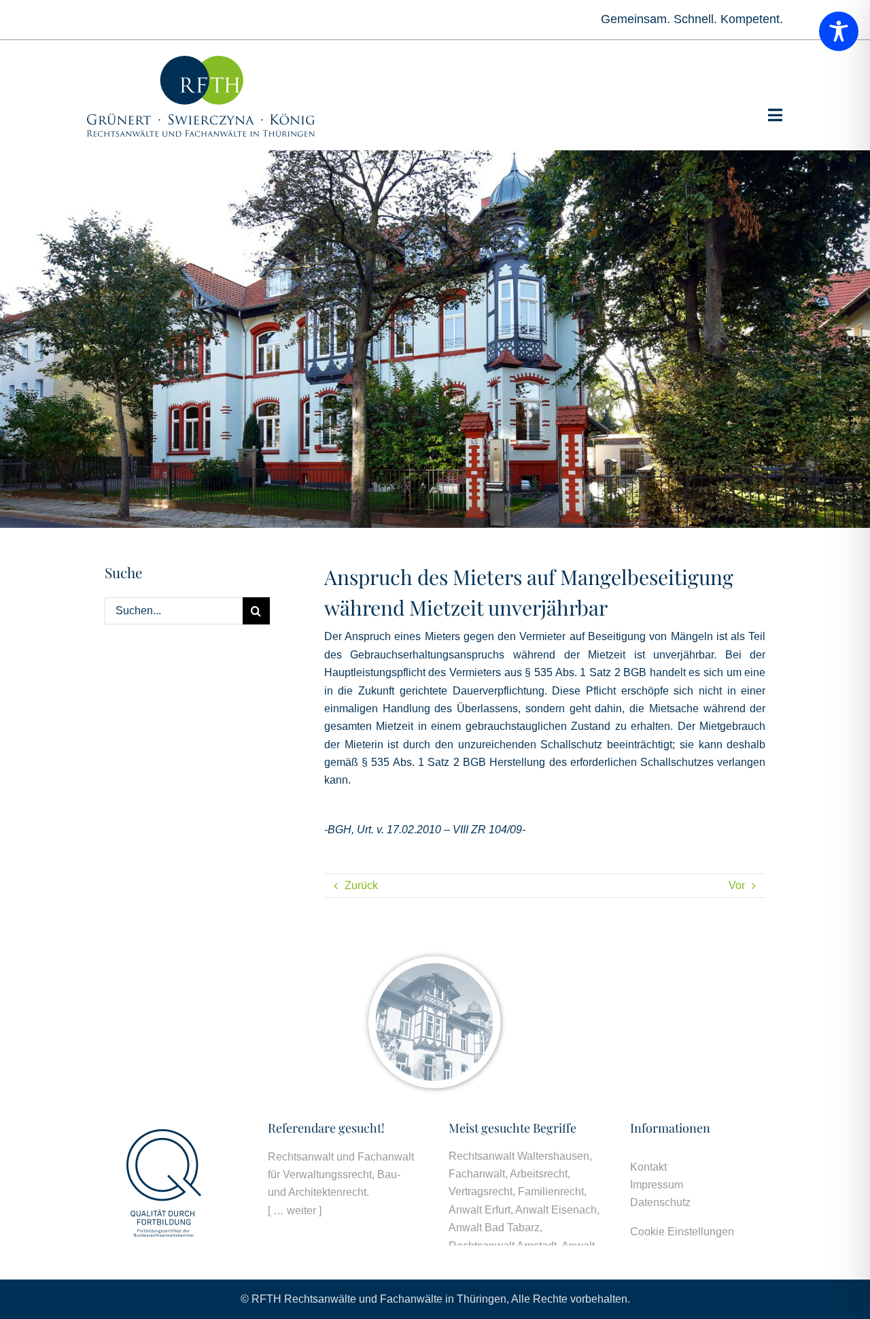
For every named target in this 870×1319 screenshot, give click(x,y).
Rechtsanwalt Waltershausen (519, 1156)
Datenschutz (660, 1202)
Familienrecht (551, 1191)
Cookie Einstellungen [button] (682, 1231)
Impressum (656, 1184)
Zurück (361, 885)
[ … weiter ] (294, 1210)
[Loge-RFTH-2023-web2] (201, 61)
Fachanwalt (477, 1174)
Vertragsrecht (480, 1191)
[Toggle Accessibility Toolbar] (839, 31)
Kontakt (648, 1167)
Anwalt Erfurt (479, 1210)
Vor (737, 885)
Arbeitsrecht (539, 1174)
